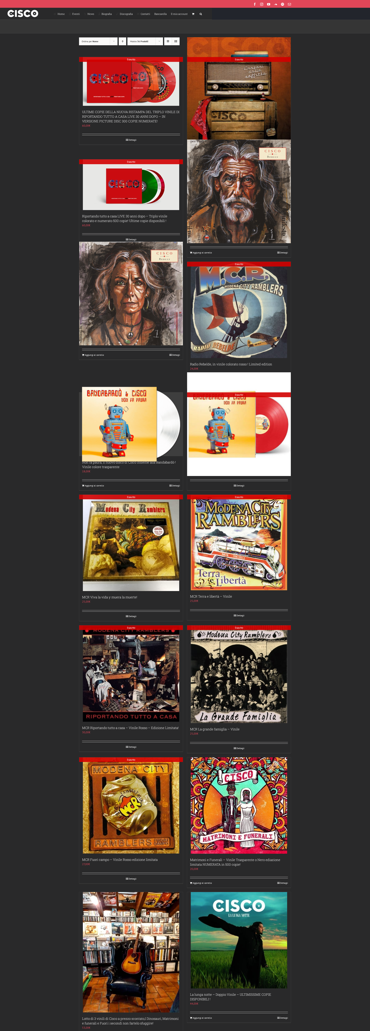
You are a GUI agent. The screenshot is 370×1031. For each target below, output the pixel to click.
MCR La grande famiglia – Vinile (215, 729)
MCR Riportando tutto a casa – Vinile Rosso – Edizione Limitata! (130, 728)
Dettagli (132, 139)
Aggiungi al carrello (202, 252)
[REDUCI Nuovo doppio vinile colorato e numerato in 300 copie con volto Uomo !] (239, 191)
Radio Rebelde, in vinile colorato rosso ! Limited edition (231, 364)
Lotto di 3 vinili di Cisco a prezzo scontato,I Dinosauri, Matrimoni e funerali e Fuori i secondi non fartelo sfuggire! (130, 1020)
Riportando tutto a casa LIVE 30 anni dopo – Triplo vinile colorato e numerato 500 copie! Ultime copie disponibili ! (124, 218)
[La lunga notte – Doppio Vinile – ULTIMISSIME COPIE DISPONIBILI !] (239, 940)
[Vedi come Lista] (175, 41)
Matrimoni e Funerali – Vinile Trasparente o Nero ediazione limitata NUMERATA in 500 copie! (235, 862)
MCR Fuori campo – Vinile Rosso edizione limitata (120, 859)
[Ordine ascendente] (122, 41)
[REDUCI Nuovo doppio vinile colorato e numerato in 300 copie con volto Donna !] (131, 293)
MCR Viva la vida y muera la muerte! (109, 597)
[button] (201, 13)
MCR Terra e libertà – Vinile (211, 596)
